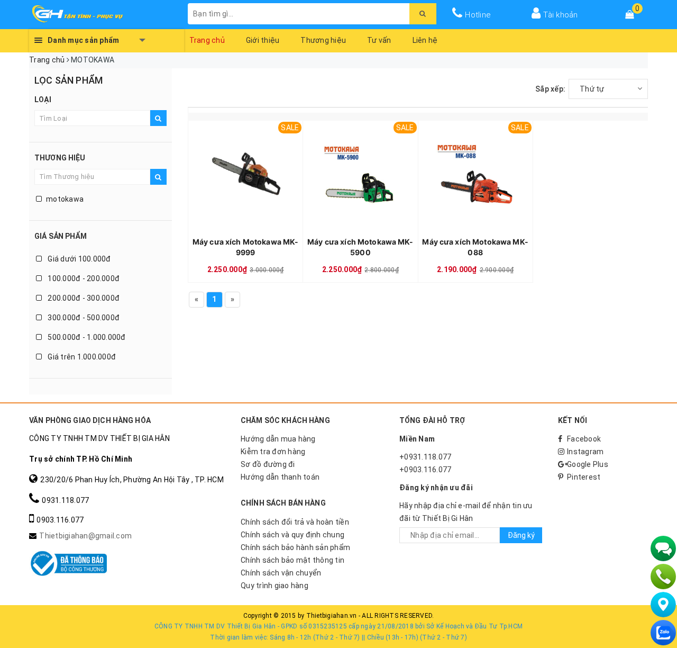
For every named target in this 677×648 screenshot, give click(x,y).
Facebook (584, 439)
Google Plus (587, 464)
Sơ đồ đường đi (268, 464)
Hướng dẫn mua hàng (278, 439)
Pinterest (583, 477)
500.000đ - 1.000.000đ (86, 337)
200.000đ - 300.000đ (83, 298)
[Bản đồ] (663, 604)
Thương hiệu (323, 40)
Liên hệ (425, 40)
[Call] (663, 576)
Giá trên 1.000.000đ (81, 357)
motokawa (65, 199)
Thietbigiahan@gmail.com (85, 536)
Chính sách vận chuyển (281, 573)
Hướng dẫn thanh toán (280, 477)
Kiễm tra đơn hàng (273, 451)
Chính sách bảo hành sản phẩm (295, 547)
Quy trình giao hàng (274, 585)
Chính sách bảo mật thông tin (292, 560)
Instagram (585, 451)
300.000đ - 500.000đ (83, 317)
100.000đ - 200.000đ (83, 278)
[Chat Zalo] (663, 632)
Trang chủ (207, 40)
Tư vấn (379, 40)
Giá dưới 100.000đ (78, 259)
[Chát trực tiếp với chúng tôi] (663, 548)
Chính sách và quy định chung (292, 534)
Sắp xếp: (550, 89)
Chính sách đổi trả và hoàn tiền (295, 522)
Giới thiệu (263, 40)
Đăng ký (521, 535)
